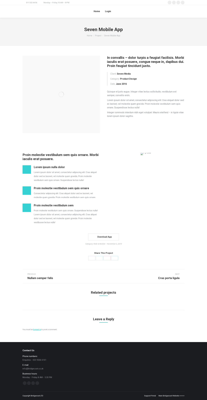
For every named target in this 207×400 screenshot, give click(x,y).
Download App (104, 237)
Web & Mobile (99, 244)
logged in (37, 329)
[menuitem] (97, 11)
